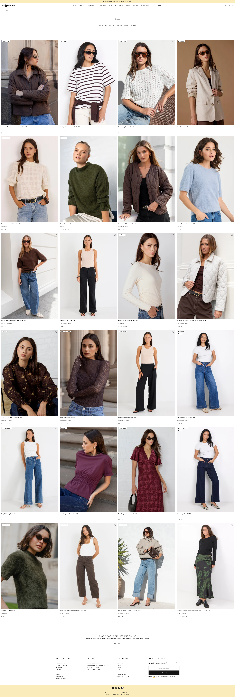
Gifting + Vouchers (124, 676)
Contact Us (59, 662)
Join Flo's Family (157, 658)
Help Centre (59, 667)
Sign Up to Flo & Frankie (94, 669)
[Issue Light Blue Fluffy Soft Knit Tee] (205, 179)
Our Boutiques (60, 664)
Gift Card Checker (61, 665)
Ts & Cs (58, 674)
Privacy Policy (60, 676)
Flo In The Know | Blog (94, 667)
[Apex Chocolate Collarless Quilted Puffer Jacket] (146, 179)
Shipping (58, 669)
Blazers (120, 669)
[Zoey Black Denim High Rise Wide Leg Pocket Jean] (88, 276)
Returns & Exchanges (62, 671)
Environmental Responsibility (96, 665)
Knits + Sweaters (123, 671)
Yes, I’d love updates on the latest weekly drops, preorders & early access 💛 (164, 677)
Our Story (90, 662)
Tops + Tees (121, 664)
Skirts (119, 665)
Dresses (120, 662)
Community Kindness (93, 664)
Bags (119, 673)
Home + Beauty (122, 674)
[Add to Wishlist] (56, 41)
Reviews (58, 673)
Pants (119, 667)
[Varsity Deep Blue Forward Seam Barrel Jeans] (29, 276)
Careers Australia (61, 678)
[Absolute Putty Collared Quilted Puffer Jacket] (205, 276)
